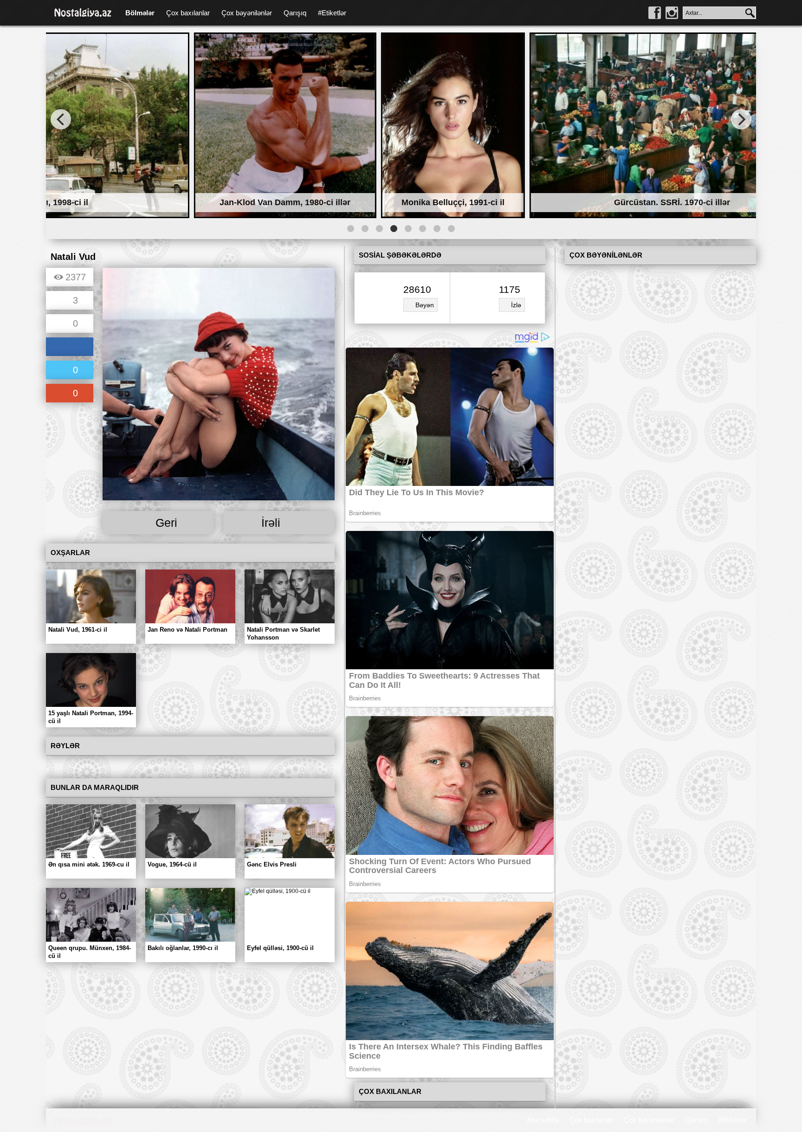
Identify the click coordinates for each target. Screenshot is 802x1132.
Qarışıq (295, 13)
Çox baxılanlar (188, 13)
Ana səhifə (543, 1120)
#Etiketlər (332, 13)
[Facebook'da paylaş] (69, 347)
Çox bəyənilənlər (246, 13)
